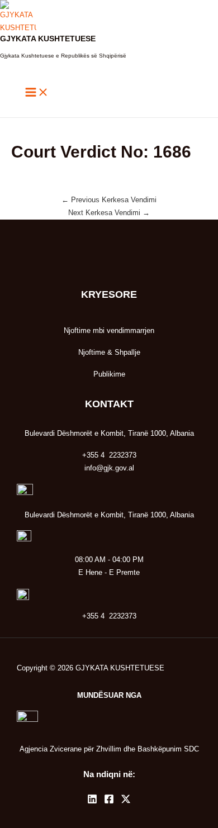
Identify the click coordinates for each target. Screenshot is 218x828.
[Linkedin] (92, 801)
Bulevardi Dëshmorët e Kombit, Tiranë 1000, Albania (109, 515)
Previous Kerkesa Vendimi (109, 200)
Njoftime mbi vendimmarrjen (109, 330)
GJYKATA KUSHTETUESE (48, 39)
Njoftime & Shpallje (109, 352)
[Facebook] (109, 801)
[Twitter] (126, 801)
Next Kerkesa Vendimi (109, 212)
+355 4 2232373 (109, 616)
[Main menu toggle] (37, 93)
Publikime (109, 374)
